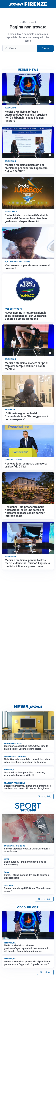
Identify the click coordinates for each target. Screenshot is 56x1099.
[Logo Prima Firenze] (28, 4)
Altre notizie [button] (44, 796)
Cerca (45, 48)
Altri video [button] (45, 972)
